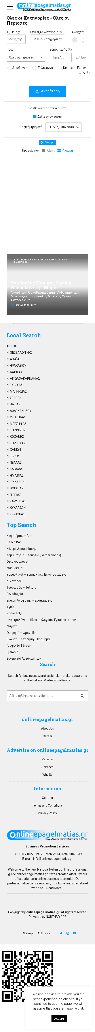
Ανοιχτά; (78, 32)
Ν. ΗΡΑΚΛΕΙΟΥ (16, 365)
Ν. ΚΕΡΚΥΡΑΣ (16, 514)
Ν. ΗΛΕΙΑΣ (13, 404)
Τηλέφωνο (45, 68)
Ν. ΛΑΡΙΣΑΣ (15, 372)
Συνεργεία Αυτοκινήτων (24, 658)
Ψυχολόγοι (20, 261)
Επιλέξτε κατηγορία (44, 32)
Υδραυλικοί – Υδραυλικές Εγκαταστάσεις (36, 574)
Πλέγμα (68, 150)
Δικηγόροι (14, 581)
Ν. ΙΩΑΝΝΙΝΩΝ (16, 430)
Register (47, 759)
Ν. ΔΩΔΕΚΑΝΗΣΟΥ (19, 411)
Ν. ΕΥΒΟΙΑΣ (15, 385)
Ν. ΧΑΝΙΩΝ (14, 449)
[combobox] (47, 39)
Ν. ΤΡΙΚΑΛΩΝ (16, 482)
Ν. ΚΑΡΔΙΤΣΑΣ (16, 501)
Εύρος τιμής (61, 49)
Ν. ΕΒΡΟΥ (13, 456)
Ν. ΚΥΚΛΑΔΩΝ (16, 507)
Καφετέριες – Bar (19, 536)
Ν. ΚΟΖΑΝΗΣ (15, 436)
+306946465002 (26, 305)
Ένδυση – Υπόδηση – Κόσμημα (28, 639)
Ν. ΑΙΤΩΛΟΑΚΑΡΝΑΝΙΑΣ (23, 378)
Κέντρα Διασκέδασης (21, 549)
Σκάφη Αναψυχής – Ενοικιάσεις (29, 600)
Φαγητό (12, 626)
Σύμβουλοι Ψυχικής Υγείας (50, 259)
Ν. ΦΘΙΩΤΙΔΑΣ (16, 417)
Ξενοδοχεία (15, 594)
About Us (47, 728)
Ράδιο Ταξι (14, 613)
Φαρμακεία (14, 568)
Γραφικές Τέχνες (19, 645)
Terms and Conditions (47, 805)
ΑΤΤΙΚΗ (12, 346)
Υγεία (14, 259)
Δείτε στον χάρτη (50, 116)
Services (47, 767)
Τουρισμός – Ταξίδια (21, 587)
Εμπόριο (13, 652)
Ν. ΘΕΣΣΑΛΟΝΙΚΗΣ (19, 352)
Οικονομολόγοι (17, 561)
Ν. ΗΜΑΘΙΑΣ (15, 475)
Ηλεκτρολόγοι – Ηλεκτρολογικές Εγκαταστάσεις (41, 620)
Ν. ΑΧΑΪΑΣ (14, 359)
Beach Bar (14, 542)
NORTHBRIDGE (56, 917)
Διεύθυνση (20, 68)
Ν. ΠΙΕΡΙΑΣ (14, 495)
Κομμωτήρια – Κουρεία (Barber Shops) (34, 555)
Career (47, 736)
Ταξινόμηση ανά (31, 127)
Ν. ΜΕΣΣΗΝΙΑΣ (17, 424)
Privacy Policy (47, 813)
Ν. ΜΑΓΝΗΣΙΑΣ (17, 391)
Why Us (47, 774)
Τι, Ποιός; (13, 32)
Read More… (55, 888)
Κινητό (68, 68)
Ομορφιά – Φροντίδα (21, 633)
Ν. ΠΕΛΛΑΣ (14, 462)
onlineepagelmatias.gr (32, 874)
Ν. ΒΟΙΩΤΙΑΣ (15, 488)
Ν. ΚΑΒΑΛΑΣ (15, 469)
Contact (47, 798)
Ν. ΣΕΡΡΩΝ (14, 398)
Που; (10, 49)
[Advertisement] (47, 202)
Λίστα (51, 150)
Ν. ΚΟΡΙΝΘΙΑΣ (16, 443)
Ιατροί (25, 259)
